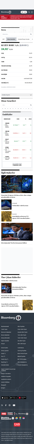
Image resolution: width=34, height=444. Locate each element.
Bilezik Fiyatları (21, 356)
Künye (3, 343)
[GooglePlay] (14, 398)
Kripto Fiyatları (5, 341)
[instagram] (9, 405)
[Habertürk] (3, 414)
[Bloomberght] (6, 12)
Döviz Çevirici (5, 350)
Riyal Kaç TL (4, 362)
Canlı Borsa (21, 348)
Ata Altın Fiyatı (21, 341)
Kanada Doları (5, 365)
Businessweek (5, 326)
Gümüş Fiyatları (22, 350)
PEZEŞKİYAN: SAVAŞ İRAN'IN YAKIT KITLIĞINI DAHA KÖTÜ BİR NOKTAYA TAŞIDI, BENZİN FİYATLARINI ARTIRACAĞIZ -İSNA (21, 17)
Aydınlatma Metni (6, 379)
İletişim (3, 388)
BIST (4, 39)
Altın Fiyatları (21, 326)
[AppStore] (5, 398)
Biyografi (3, 385)
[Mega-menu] (32, 12)
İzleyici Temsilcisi (6, 373)
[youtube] (14, 405)
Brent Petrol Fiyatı (22, 353)
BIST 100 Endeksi (22, 359)
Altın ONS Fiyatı (22, 343)
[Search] (29, 12)
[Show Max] (23, 418)
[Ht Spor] (15, 414)
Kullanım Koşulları (6, 376)
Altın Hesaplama (22, 362)
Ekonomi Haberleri (6, 332)
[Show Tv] (16, 418)
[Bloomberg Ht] (23, 414)
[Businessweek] (7, 418)
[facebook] (5, 405)
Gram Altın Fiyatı (22, 329)
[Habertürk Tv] (10, 414)
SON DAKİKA (4, 17)
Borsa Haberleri (5, 335)
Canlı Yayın (4, 329)
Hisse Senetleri (11, 39)
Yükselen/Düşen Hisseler (23, 39)
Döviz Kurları (4, 348)
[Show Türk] (20, 418)
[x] (2, 405)
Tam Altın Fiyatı (22, 335)
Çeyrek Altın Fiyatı (22, 332)
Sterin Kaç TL (4, 359)
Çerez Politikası (5, 382)
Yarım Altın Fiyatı (22, 338)
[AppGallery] (22, 398)
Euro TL (3, 356)
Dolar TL (3, 353)
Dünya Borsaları (5, 338)
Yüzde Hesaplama (23, 365)
